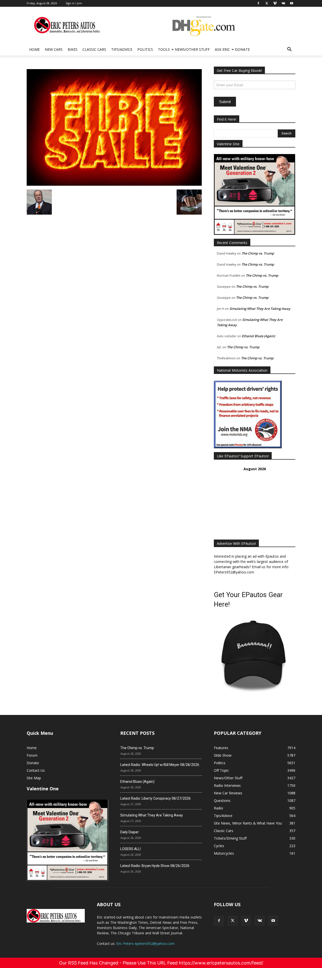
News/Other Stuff (192, 49)
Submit (225, 102)
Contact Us (36, 770)
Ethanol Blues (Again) (258, 336)
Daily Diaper (129, 832)
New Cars (54, 49)
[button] (289, 49)
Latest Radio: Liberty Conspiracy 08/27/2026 (155, 798)
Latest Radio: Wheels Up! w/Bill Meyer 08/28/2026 (159, 765)
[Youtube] (273, 921)
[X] (232, 921)
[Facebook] (219, 921)
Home (34, 49)
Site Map (34, 778)
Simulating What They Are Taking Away (259, 308)
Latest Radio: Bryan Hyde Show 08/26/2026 (154, 866)
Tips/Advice (121, 49)
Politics (145, 49)
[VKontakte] (260, 921)
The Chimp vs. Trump (258, 253)
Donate (242, 49)
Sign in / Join (74, 3)
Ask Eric (222, 49)
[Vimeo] (246, 921)
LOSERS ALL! (130, 849)
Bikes (72, 49)
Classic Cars (94, 49)
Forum (32, 755)
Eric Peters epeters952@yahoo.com (145, 943)
